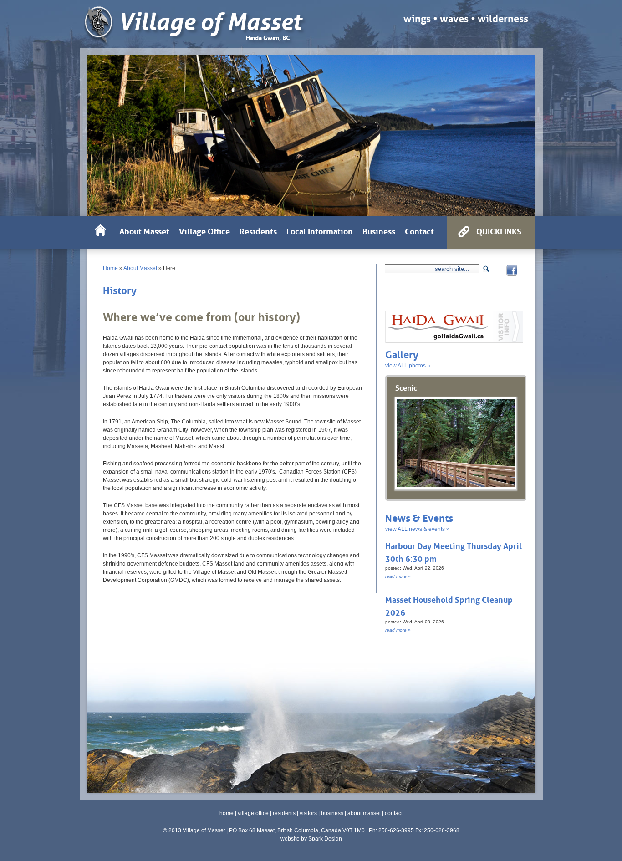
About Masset (140, 268)
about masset (364, 813)
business (332, 813)
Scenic (406, 387)
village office (253, 813)
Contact (419, 230)
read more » (398, 576)
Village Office (204, 230)
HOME (100, 232)
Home (110, 268)
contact (394, 813)
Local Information (319, 230)
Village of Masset (209, 22)
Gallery (401, 354)
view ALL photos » (407, 365)
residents (284, 813)
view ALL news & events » (417, 529)
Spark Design (325, 839)
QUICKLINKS (498, 230)
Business (378, 230)
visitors (308, 813)
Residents (258, 230)
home (226, 813)
